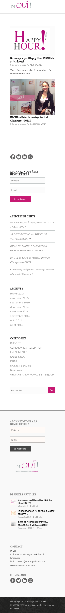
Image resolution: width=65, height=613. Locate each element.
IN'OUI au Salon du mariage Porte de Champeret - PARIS (29, 119)
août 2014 (16, 320)
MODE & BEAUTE (20, 365)
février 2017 (17, 293)
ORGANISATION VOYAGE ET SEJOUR (32, 374)
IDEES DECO (17, 356)
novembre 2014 (19, 311)
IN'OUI (13, 361)
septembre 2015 (20, 302)
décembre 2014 (19, 307)
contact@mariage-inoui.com (30, 561)
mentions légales (35, 605)
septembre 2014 (20, 316)
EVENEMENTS (18, 352)
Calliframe (14, 609)
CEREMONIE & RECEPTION (26, 347)
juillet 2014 (16, 325)
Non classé (16, 370)
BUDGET (15, 343)
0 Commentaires (18, 65)
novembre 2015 (19, 298)
